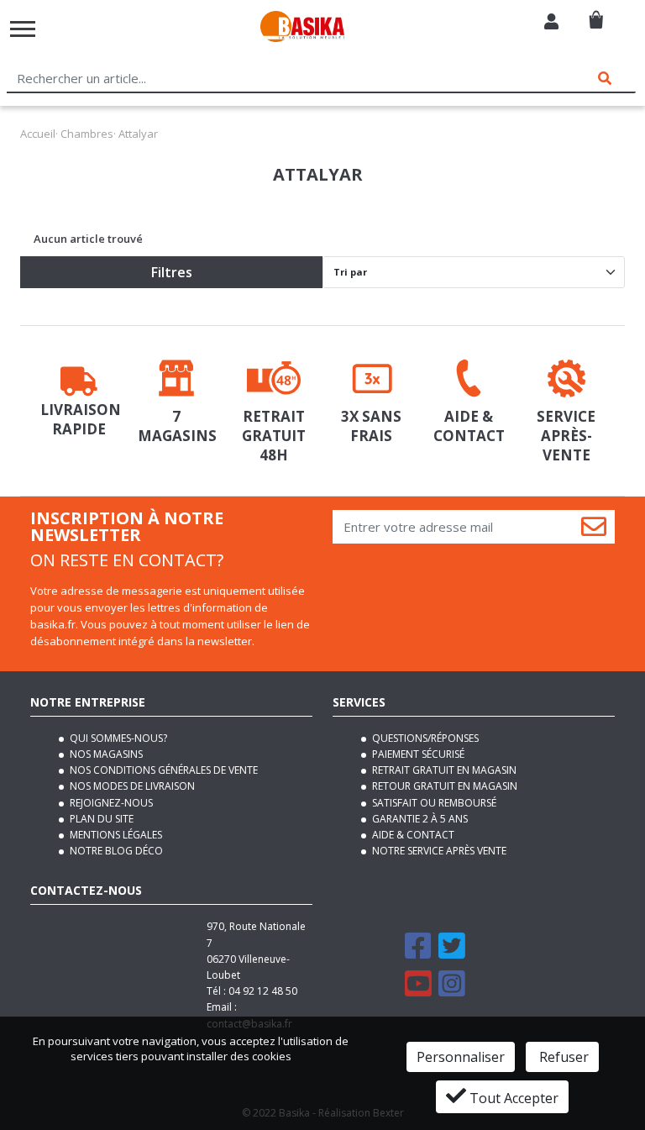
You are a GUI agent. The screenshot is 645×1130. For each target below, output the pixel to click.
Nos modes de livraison (131, 786)
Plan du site (100, 819)
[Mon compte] (551, 23)
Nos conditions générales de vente (162, 770)
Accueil (37, 133)
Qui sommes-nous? (117, 738)
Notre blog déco (115, 851)
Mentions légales (114, 835)
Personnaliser (461, 1057)
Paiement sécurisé (417, 754)
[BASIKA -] (302, 29)
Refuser (562, 1057)
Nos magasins (105, 754)
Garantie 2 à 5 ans (419, 819)
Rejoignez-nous (110, 803)
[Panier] (595, 13)
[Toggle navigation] (22, 29)
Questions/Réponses (424, 738)
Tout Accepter (512, 1098)
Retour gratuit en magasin (443, 786)
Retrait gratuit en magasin (443, 770)
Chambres (86, 133)
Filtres (171, 272)
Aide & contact (412, 835)
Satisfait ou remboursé (433, 803)
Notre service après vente (438, 851)
